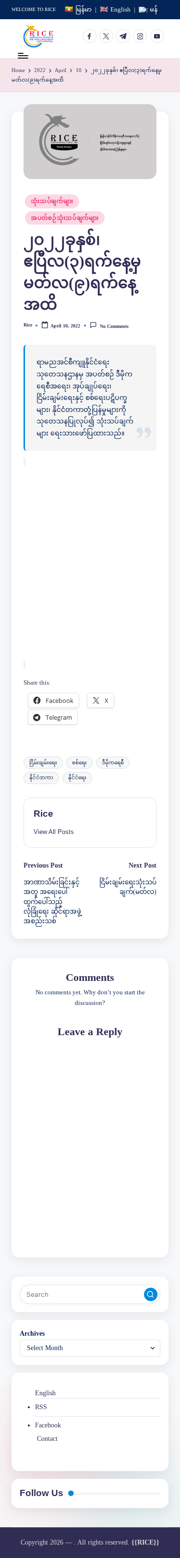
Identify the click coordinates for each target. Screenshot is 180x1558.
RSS (41, 1407)
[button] (54, 831)
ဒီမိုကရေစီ (113, 762)
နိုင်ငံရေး (77, 777)
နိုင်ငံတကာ (41, 777)
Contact (47, 1438)
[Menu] (22, 55)
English (45, 1393)
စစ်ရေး (79, 762)
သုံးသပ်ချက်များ (52, 201)
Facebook (48, 1425)
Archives (32, 1333)
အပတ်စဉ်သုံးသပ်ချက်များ (65, 218)
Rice (43, 814)
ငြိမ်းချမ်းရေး (43, 762)
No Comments (114, 325)
